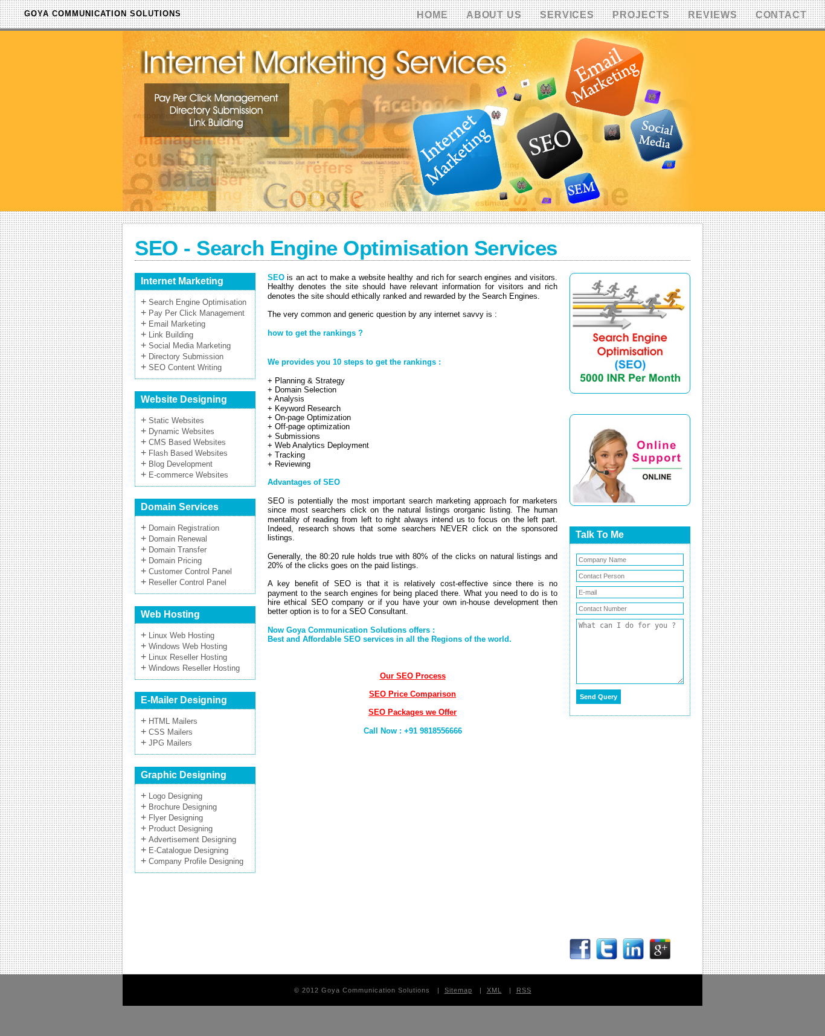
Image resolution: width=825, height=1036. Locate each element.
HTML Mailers (173, 721)
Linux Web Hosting (181, 635)
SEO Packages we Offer (412, 712)
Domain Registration (184, 527)
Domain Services (180, 507)
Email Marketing (177, 323)
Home (432, 15)
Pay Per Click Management (197, 313)
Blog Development (181, 463)
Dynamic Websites (181, 431)
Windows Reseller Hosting (194, 668)
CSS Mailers (171, 732)
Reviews (712, 15)
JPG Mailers (170, 742)
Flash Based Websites (188, 453)
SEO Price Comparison (412, 694)
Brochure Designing (183, 806)
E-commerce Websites (188, 474)
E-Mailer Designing (184, 700)
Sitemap (458, 990)
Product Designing (181, 828)
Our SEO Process (413, 675)
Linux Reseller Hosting (188, 657)
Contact (781, 15)
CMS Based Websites (187, 442)
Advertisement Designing (192, 839)
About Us (494, 15)
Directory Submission (186, 356)
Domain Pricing (175, 560)
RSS (523, 990)
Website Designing (184, 399)
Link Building (171, 334)
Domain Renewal (178, 538)
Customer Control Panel (190, 571)
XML (494, 990)
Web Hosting (170, 614)
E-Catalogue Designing (188, 850)
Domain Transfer (178, 549)
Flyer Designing (176, 817)
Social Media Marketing (190, 345)
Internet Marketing (182, 281)
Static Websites (176, 420)
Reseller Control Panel (187, 582)
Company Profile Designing (196, 861)
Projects (641, 15)
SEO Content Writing (185, 367)
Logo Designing (175, 796)
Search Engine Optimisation (197, 302)
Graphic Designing (183, 775)
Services (567, 15)
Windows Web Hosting (188, 646)
